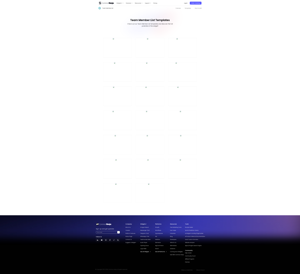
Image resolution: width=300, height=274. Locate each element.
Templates (188, 8)
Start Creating (195, 3)
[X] (118, 240)
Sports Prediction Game (191, 230)
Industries (172, 233)
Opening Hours (144, 245)
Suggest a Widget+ (130, 242)
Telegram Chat (144, 233)
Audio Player (143, 242)
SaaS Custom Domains (191, 239)
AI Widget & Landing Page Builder (194, 233)
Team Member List (107, 8)
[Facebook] (110, 240)
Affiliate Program (189, 259)
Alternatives (173, 245)
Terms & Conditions (186, 270)
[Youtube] (101, 240)
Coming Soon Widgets (176, 251)
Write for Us (173, 242)
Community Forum (190, 256)
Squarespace (159, 233)
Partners (187, 262)
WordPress (158, 230)
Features (128, 3)
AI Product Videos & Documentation (195, 236)
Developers (173, 239)
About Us (127, 227)
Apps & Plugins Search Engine (193, 245)
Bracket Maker (189, 227)
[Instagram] (105, 240)
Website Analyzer (190, 242)
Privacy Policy (200, 270)
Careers (127, 230)
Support (147, 3)
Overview (178, 8)
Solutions (172, 248)
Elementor (158, 242)
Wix (156, 236)
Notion (157, 248)
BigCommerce (159, 245)
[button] (118, 232)
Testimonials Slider (145, 239)
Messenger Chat (145, 230)
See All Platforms (160, 251)
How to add (198, 8)
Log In (185, 3)
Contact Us (128, 239)
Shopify (157, 227)
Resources (173, 224)
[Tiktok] (113, 240)
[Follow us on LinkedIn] (97, 240)
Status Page (128, 236)
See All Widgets (144, 251)
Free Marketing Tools (175, 227)
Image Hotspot (144, 227)
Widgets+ (119, 3)
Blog (171, 236)
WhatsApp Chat (144, 236)
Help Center (188, 253)
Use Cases (173, 230)
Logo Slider (143, 248)
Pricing (155, 3)
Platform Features (130, 233)
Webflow (157, 239)
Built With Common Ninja (177, 254)
